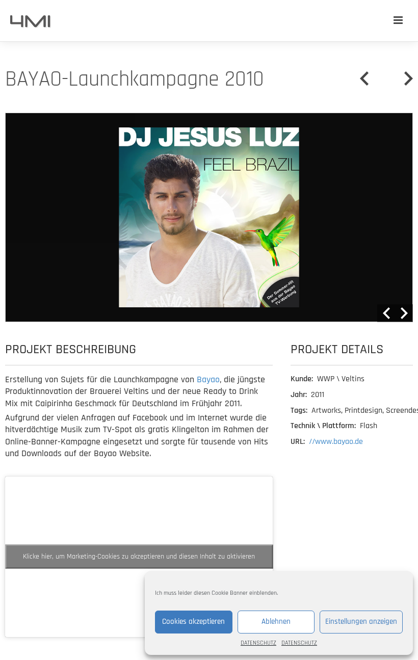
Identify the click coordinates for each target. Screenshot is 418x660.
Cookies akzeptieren (193, 621)
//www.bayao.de (336, 441)
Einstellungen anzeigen (361, 621)
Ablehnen (276, 621)
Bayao (208, 379)
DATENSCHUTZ (258, 643)
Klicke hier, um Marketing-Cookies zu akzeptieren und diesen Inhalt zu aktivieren (139, 556)
